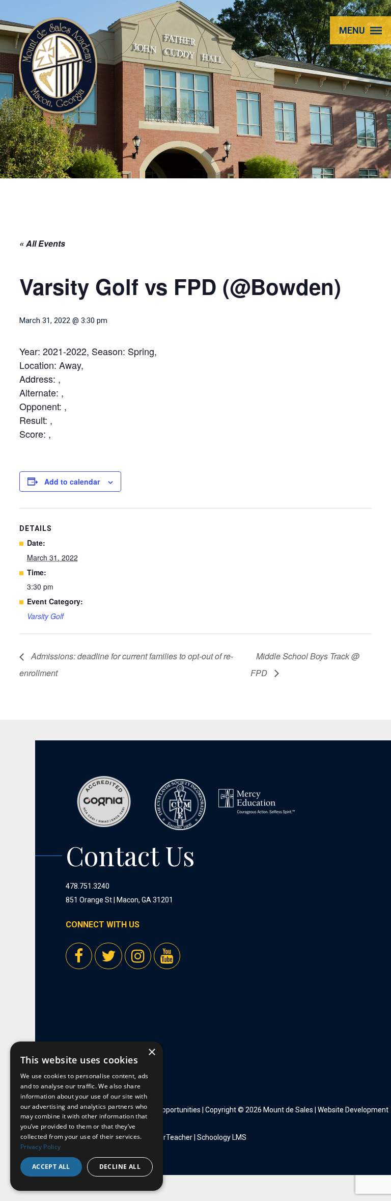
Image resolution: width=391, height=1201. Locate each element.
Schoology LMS (221, 1137)
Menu (352, 30)
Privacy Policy (40, 1146)
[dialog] (86, 1116)
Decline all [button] (120, 1166)
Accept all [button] (51, 1166)
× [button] (151, 1052)
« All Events (42, 243)
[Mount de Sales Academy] (58, 100)
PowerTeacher (168, 1137)
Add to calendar (72, 481)
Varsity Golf (45, 616)
